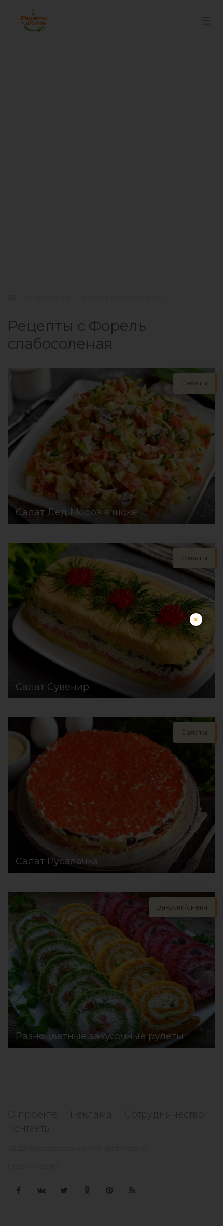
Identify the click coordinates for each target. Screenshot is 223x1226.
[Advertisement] (111, 724)
